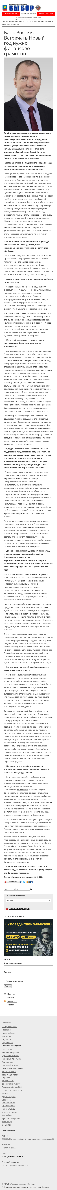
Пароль (7, 972)
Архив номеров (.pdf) (19, 908)
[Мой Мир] (29, 881)
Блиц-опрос (7, 1062)
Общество (6, 1125)
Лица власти (8, 1080)
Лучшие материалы (11, 1118)
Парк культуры (9, 1109)
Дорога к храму (9, 1096)
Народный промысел (11, 1059)
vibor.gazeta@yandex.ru (12, 1156)
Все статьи (7, 1049)
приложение (22, 789)
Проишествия (8, 1105)
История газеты (9, 1026)
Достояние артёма (10, 1052)
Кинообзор (7, 1115)
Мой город (7, 1121)
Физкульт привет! (10, 1112)
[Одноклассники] (26, 881)
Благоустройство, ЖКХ (12, 1087)
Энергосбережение (11, 1065)
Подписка (6, 1039)
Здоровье (6, 1100)
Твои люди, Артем (10, 1074)
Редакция (6, 1029)
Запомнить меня (14, 981)
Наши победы (8, 1033)
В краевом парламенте (12, 1090)
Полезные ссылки (12, 1003)
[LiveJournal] (32, 881)
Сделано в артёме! (10, 1055)
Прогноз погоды (11, 995)
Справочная (7, 1042)
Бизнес (5, 1093)
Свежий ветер (8, 1102)
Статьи (13, 21)
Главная (5, 21)
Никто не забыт (9, 1071)
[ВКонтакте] (21, 881)
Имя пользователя (13, 963)
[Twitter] (24, 881)
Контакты (6, 1036)
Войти (8, 986)
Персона (6, 1077)
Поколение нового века (12, 1068)
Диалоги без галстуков (12, 1084)
